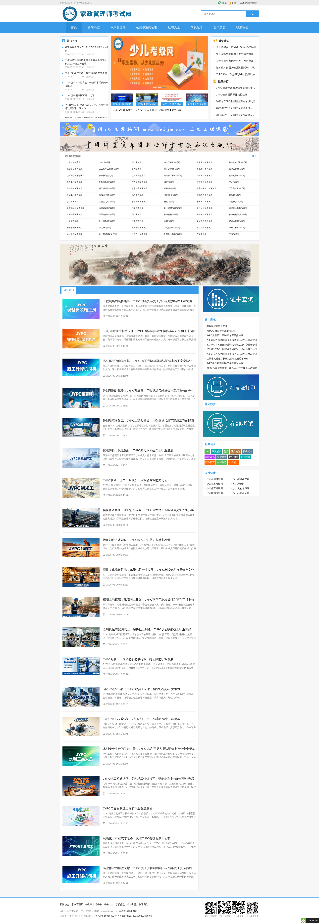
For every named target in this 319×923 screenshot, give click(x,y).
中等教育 (221, 462)
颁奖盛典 (216, 451)
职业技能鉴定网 (74, 162)
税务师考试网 (138, 195)
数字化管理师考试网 (238, 162)
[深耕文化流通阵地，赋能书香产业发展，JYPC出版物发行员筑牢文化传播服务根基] (81, 586)
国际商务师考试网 (107, 214)
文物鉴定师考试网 (107, 201)
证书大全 (174, 27)
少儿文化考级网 (241, 488)
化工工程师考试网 (205, 162)
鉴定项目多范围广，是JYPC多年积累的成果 (86, 49)
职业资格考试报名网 (173, 208)
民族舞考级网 (235, 195)
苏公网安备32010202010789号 (136, 915)
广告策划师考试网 (140, 182)
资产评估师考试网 (172, 169)
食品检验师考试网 (205, 227)
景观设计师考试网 (205, 169)
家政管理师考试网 (249, 2)
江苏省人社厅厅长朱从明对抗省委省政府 (227, 358)
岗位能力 (233, 462)
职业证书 (210, 457)
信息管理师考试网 (140, 188)
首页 (74, 27)
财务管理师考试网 (75, 214)
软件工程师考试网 (237, 169)
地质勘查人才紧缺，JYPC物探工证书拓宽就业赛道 (136, 540)
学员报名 (197, 27)
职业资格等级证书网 (238, 214)
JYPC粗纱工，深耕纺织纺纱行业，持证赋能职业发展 (138, 659)
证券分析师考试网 (140, 227)
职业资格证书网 (171, 214)
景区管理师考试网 (140, 201)
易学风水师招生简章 (217, 326)
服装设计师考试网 (140, 234)
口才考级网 (169, 182)
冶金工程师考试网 (172, 162)
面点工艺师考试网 (75, 182)
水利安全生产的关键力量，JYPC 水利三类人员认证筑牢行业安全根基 (149, 748)
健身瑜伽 (235, 451)
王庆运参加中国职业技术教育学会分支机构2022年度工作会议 (86, 62)
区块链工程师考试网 (238, 208)
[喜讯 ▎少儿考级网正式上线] (159, 63)
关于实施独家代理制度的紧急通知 (234, 54)
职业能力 (247, 451)
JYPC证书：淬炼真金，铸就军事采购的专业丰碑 (86, 84)
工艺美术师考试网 (237, 188)
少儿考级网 (239, 483)
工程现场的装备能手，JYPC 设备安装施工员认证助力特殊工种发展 (147, 301)
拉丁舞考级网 (138, 221)
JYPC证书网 (104, 162)
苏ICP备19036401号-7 (107, 915)
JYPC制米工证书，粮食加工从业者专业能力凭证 (135, 480)
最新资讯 (68, 290)
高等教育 (245, 457)
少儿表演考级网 (215, 479)
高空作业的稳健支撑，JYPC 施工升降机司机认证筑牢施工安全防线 (147, 361)
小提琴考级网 (73, 201)
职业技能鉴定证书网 (108, 234)
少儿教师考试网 (241, 479)
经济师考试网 (73, 221)
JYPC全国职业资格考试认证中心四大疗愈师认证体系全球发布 (86, 107)
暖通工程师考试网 (237, 221)
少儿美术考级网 (215, 483)
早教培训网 (137, 169)
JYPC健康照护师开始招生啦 (231, 94)
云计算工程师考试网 (173, 175)
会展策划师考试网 (75, 227)
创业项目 (233, 457)
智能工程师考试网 (205, 214)
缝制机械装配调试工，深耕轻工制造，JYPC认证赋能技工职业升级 (147, 629)
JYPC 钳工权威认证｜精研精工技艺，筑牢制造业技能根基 (141, 719)
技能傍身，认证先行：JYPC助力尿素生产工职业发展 (138, 450)
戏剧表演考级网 (171, 195)
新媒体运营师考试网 (76, 208)
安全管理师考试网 (205, 221)
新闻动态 (94, 27)
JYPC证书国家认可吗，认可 (79, 95)
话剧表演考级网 (236, 201)
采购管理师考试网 (172, 227)
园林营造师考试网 (75, 188)
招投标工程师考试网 (173, 234)
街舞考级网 (169, 221)
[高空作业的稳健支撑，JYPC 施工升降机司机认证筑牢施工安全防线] (81, 374)
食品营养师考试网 (237, 175)
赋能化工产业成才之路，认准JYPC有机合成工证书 (136, 838)
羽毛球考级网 (105, 227)
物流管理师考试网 (205, 195)
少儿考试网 (137, 162)
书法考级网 (234, 234)
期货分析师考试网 (107, 182)
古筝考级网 (202, 234)
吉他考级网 (169, 201)
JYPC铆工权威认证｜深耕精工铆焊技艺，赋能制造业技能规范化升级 (148, 778)
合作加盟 (219, 27)
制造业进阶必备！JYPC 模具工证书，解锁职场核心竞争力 (141, 689)
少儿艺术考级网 (241, 493)
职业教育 (210, 462)
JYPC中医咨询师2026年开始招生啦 (225, 363)
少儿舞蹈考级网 (215, 493)
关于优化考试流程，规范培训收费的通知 (86, 73)
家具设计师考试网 (107, 208)
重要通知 (223, 40)
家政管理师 (117, 27)
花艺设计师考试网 (107, 188)
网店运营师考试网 (205, 208)
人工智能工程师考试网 (109, 169)
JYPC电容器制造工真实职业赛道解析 (127, 808)
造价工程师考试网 (205, 175)
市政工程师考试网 (237, 227)
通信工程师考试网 (75, 195)
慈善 (226, 451)
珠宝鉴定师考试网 (75, 169)
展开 (254, 156)
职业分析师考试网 (107, 221)
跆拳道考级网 (170, 188)
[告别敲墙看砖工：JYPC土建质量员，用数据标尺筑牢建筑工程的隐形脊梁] (81, 436)
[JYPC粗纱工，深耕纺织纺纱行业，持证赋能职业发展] (81, 674)
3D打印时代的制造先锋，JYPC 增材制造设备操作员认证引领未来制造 (149, 331)
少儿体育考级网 (215, 488)
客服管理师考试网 (107, 195)
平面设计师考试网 (205, 201)
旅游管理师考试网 (205, 182)
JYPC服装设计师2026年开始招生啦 (235, 87)
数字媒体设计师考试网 (206, 188)
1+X (207, 451)
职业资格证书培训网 (76, 175)
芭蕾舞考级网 (138, 208)
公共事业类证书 (146, 27)
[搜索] (252, 14)
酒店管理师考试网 (75, 234)
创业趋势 (221, 457)
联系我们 (242, 27)
